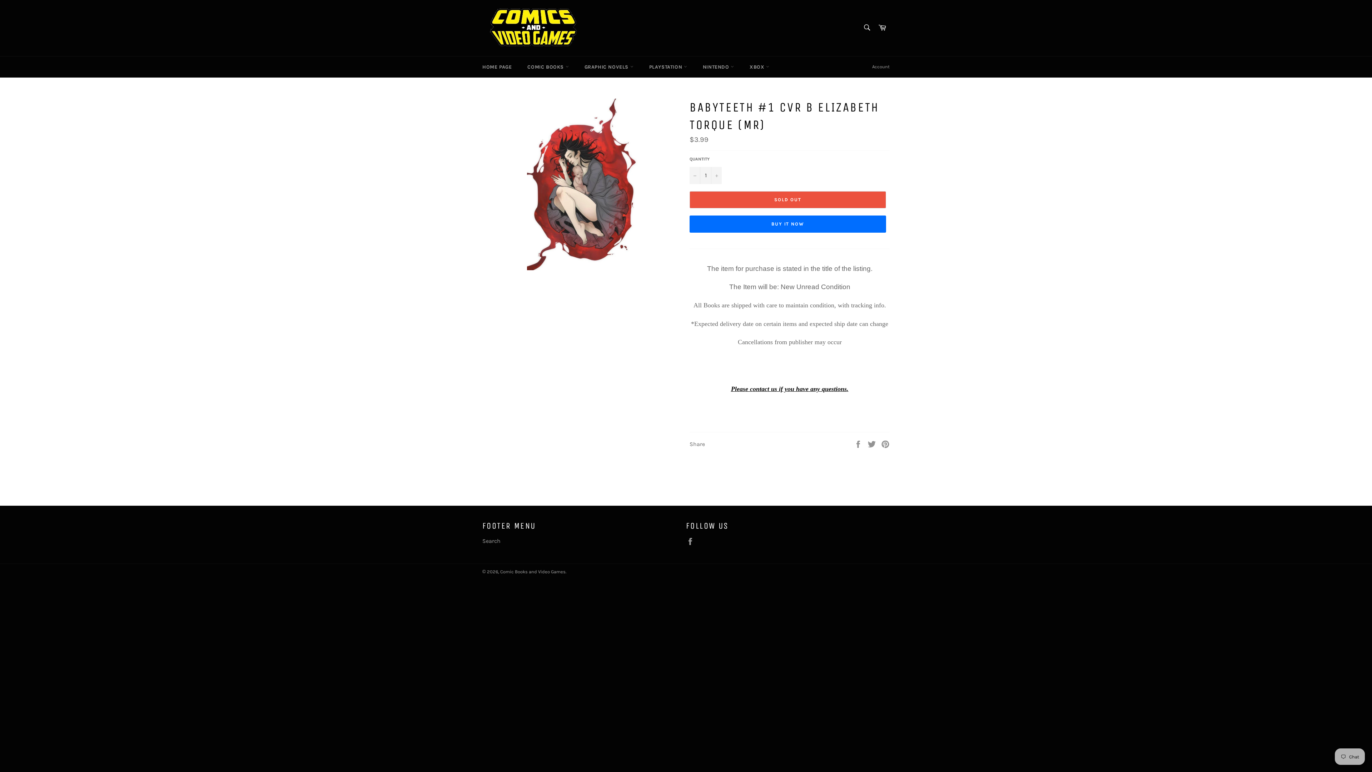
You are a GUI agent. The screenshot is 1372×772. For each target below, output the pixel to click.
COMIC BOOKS (546, 67)
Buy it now (788, 224)
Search (491, 541)
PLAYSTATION (666, 67)
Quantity (700, 159)
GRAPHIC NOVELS (607, 67)
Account (881, 66)
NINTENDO (717, 67)
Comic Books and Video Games (533, 571)
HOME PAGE (497, 67)
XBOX (758, 67)
